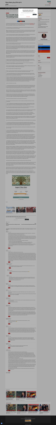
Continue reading (28, 16)
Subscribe (34, 14)
